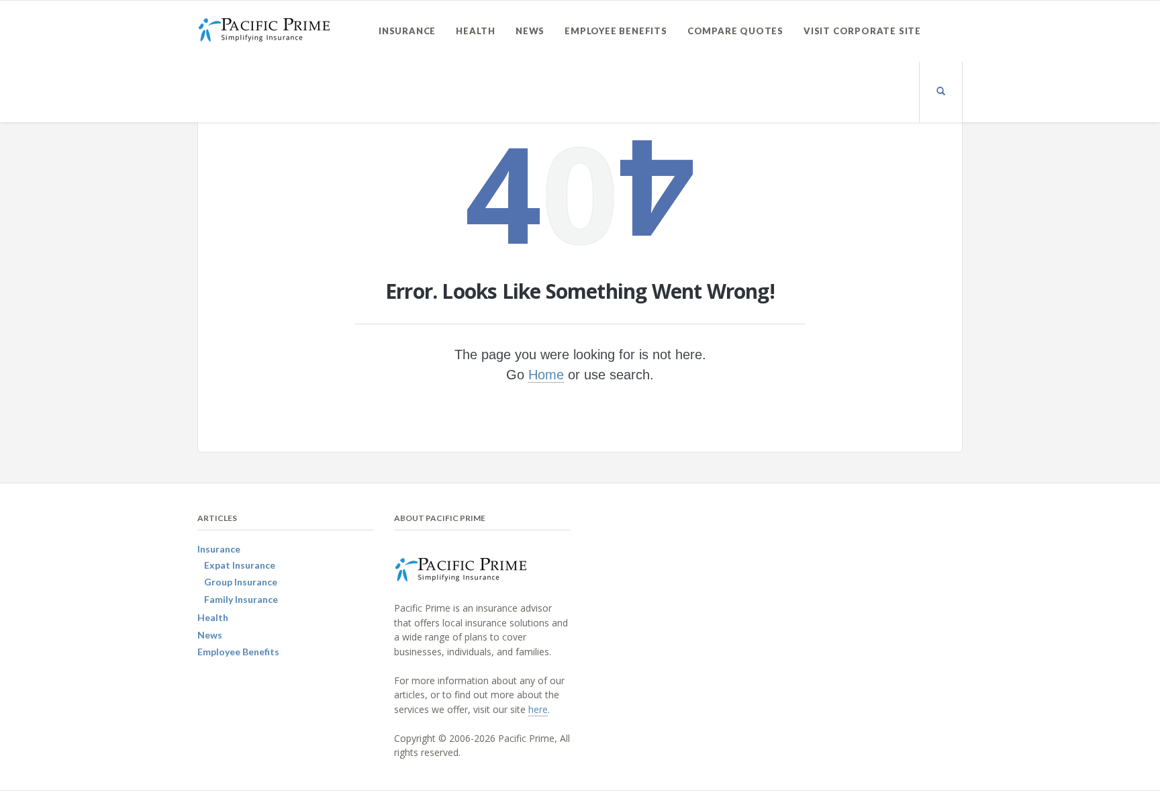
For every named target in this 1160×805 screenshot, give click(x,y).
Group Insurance (240, 581)
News (530, 31)
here (538, 709)
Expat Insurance (239, 565)
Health (475, 31)
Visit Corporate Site (862, 31)
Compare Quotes (735, 31)
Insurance (407, 31)
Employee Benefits (616, 31)
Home (546, 374)
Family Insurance (241, 599)
